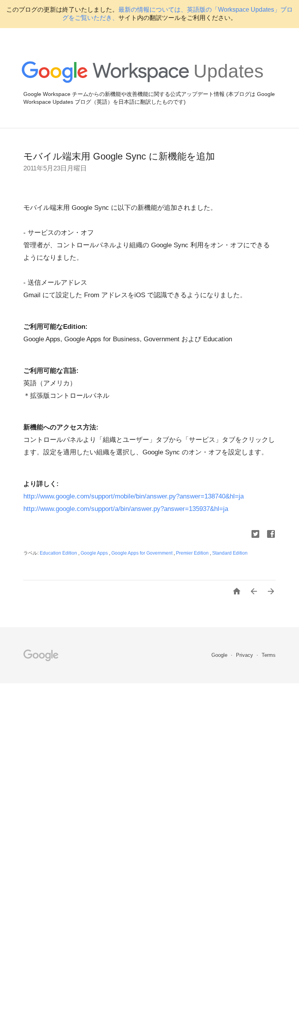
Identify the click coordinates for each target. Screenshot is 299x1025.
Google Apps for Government (142, 553)
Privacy (245, 655)
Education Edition (59, 553)
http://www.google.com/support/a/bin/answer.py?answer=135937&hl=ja (125, 508)
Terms (269, 655)
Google (220, 655)
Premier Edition (193, 553)
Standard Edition (230, 553)
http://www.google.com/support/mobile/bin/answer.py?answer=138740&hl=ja (133, 496)
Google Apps (95, 553)
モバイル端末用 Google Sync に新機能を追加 (119, 156)
